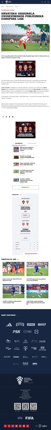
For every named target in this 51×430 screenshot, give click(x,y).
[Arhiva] (48, 2)
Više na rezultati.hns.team (31, 253)
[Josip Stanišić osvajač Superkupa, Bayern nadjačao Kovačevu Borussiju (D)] (37, 291)
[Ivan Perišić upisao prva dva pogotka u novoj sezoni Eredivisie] (37, 269)
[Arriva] (34, 356)
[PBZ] (27, 331)
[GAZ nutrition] (25, 363)
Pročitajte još (25, 187)
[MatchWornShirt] (34, 363)
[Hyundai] (42, 348)
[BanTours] (44, 356)
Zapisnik (25, 215)
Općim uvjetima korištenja (12, 107)
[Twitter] (9, 426)
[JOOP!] (7, 356)
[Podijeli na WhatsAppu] (9, 116)
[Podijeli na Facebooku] (3, 116)
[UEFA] (20, 418)
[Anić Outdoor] (25, 356)
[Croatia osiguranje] (25, 341)
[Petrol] (31, 324)
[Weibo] (20, 426)
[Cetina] (17, 348)
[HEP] (41, 324)
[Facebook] (5, 426)
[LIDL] (36, 331)
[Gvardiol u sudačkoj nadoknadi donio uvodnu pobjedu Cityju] (14, 291)
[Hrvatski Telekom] (25, 348)
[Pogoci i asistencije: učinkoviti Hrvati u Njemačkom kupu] (14, 269)
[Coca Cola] (42, 341)
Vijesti (2, 6)
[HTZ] (8, 341)
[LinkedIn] (24, 426)
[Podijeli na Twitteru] (6, 116)
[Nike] (9, 324)
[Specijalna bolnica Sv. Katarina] (16, 363)
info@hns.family (27, 396)
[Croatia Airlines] (34, 341)
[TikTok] (27, 426)
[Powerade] (34, 348)
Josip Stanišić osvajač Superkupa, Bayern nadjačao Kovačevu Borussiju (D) (35, 303)
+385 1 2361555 (26, 394)
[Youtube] (16, 426)
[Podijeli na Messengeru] (12, 116)
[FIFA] (30, 418)
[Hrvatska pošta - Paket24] (17, 341)
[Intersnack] (8, 348)
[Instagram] (12, 426)
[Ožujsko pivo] (20, 324)
